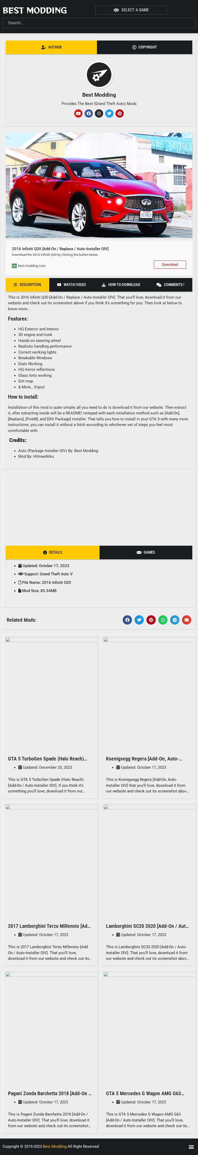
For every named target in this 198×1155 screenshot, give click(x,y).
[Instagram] (99, 113)
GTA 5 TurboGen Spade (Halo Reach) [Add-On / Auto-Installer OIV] (46, 762)
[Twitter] (109, 113)
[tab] (51, 47)
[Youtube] (78, 113)
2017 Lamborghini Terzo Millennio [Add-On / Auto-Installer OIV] (50, 929)
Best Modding (35, 10)
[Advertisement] (99, 508)
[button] (12, 185)
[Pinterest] (120, 113)
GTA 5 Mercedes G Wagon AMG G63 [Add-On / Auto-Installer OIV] (143, 1096)
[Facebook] (89, 113)
